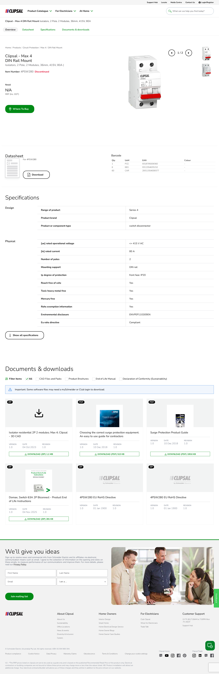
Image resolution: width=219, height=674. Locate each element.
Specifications (48, 29)
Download (37, 174)
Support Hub (187, 625)
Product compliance (13, 654)
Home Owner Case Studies (109, 634)
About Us (61, 619)
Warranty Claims (70, 654)
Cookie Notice (33, 654)
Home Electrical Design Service (111, 627)
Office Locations (63, 627)
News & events (63, 630)
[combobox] (82, 581)
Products (17, 48)
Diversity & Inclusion (65, 634)
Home (8, 48)
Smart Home (104, 623)
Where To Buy (21, 109)
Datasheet (28, 29)
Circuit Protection (31, 48)
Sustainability (62, 623)
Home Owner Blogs (106, 630)
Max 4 (43, 48)
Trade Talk (145, 627)
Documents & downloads (75, 29)
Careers (60, 638)
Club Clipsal (145, 619)
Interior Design (105, 619)
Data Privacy (51, 654)
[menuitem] (40, 11)
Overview (10, 29)
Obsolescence (89, 654)
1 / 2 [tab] (180, 53)
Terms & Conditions (110, 654)
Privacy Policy (20, 565)
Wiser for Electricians (149, 623)
